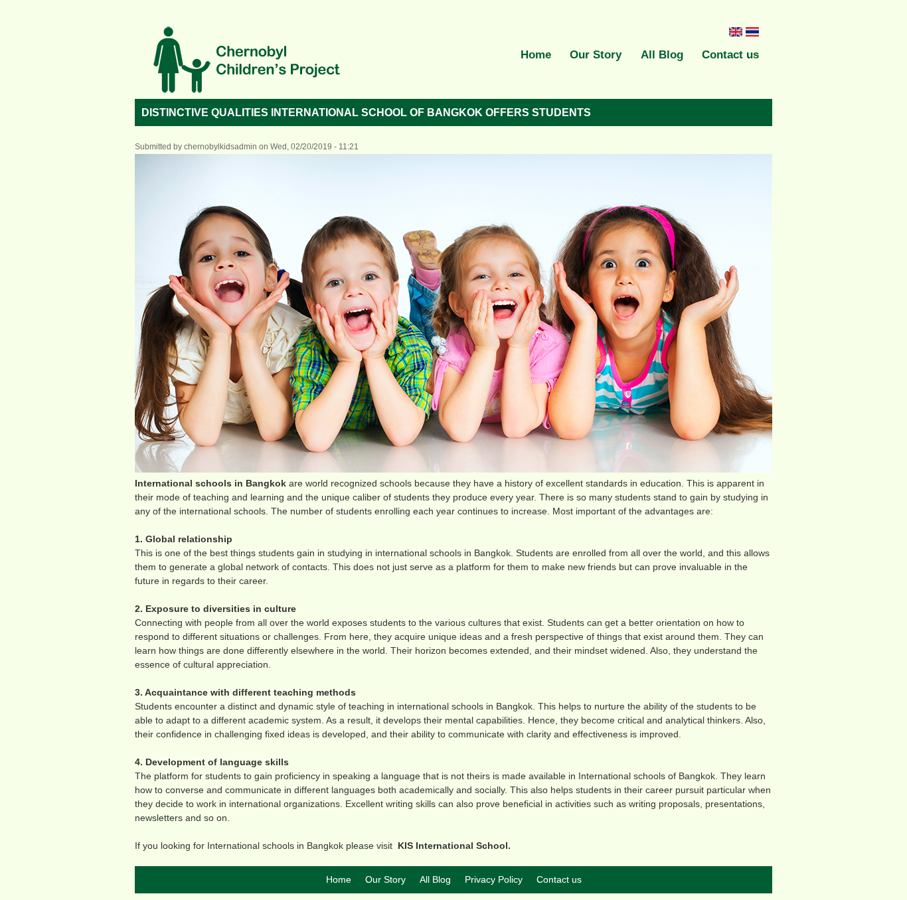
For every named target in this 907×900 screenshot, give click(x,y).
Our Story (595, 54)
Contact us (730, 54)
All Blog (662, 54)
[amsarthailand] (247, 62)
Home (536, 54)
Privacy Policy (494, 879)
